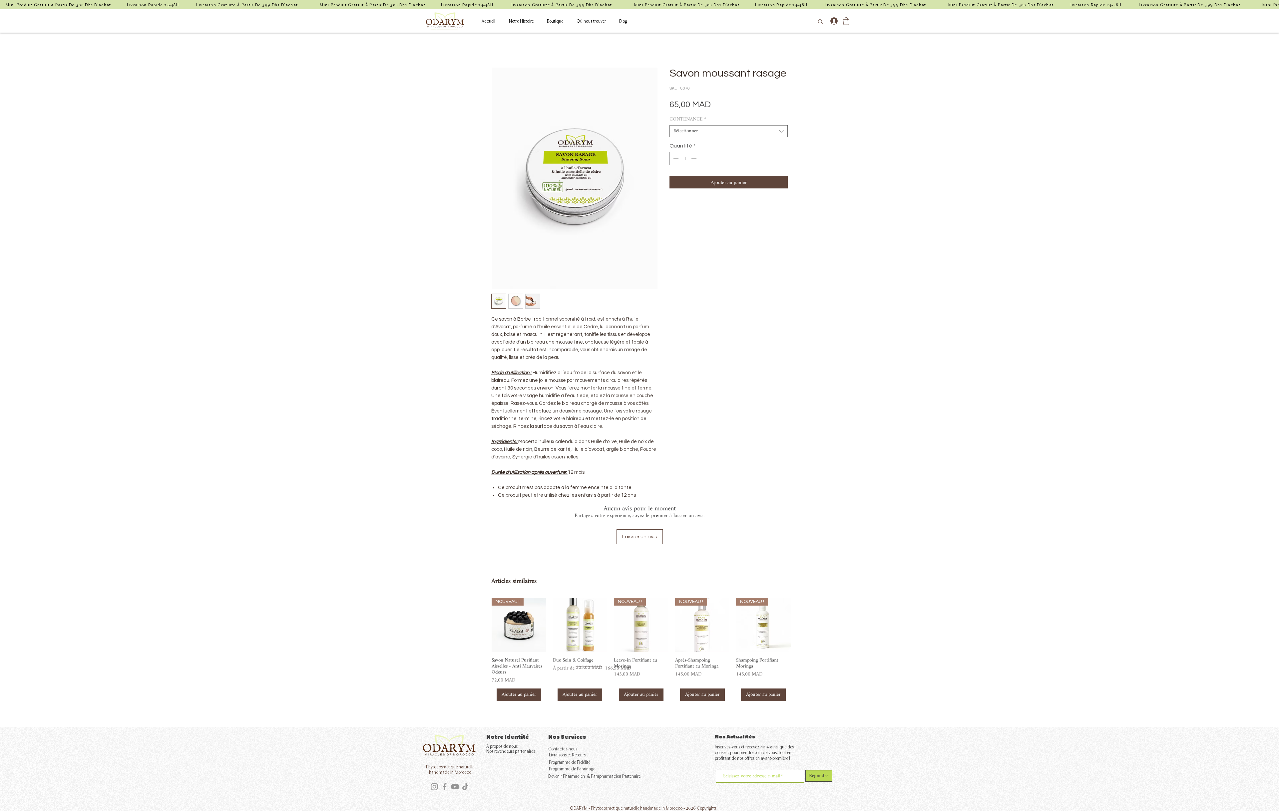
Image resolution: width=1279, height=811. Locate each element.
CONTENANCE (687, 120)
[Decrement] (675, 158)
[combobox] (728, 131)
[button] (846, 21)
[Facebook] (444, 786)
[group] (641, 650)
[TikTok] (465, 786)
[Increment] (694, 158)
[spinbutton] (685, 158)
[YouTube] (455, 786)
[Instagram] (434, 786)
